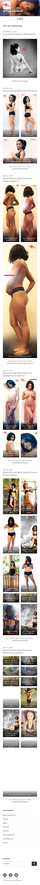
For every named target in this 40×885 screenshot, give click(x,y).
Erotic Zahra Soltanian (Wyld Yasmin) (19, 34)
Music (5, 823)
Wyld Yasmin (13, 11)
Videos (5, 843)
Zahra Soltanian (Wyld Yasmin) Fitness (20, 91)
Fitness (5, 819)
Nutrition (6, 827)
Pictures (6, 831)
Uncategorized (8, 839)
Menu (21, 19)
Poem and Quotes (9, 835)
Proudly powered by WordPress (12, 880)
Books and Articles (9, 815)
